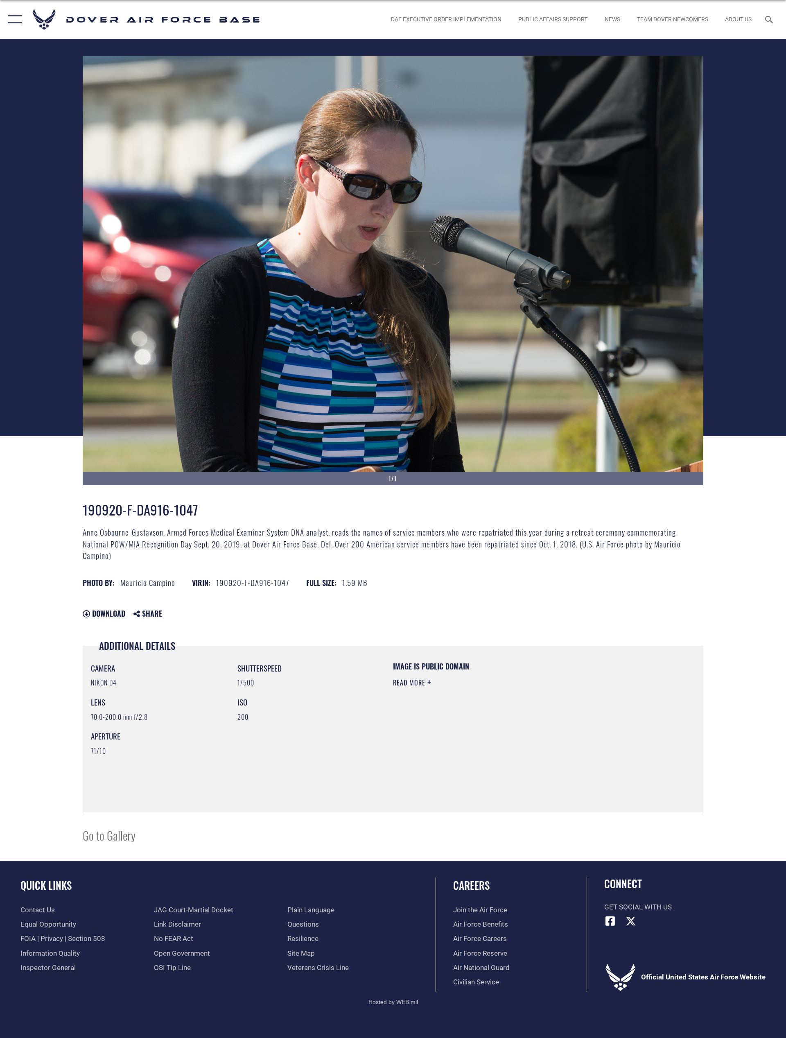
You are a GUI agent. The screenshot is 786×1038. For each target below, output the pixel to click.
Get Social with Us (638, 907)
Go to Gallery (109, 835)
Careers (471, 885)
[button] (13, 19)
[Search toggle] (769, 19)
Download (107, 613)
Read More (410, 682)
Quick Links (46, 885)
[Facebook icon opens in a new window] (610, 921)
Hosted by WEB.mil (393, 1002)
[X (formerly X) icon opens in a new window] (631, 921)
